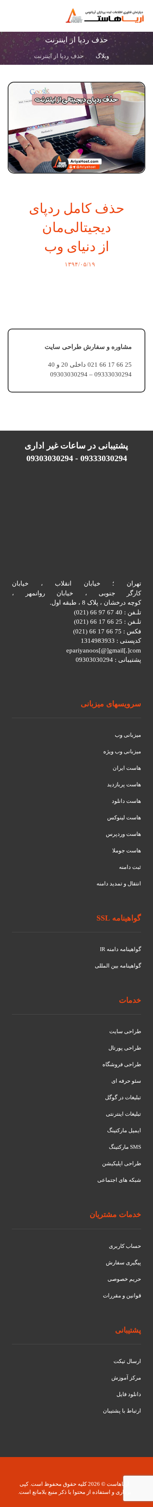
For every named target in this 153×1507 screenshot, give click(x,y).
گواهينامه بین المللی (118, 965)
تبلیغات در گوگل (123, 1097)
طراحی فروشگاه (121, 1064)
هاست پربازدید (124, 784)
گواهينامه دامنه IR (120, 949)
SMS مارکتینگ (125, 1147)
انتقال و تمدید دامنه (118, 883)
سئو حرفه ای (126, 1081)
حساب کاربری (125, 1246)
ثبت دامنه (130, 867)
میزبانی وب (128, 735)
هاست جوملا (126, 850)
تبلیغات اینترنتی (123, 1114)
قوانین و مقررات (122, 1295)
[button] (18, 20)
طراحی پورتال (124, 1048)
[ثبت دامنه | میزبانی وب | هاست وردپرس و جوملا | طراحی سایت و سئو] (105, 15)
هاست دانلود (126, 801)
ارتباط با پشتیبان (122, 1410)
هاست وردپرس (123, 834)
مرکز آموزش (126, 1377)
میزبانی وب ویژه (122, 751)
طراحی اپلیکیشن (121, 1163)
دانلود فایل (128, 1394)
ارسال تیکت (127, 1361)
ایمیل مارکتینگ (124, 1130)
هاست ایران (127, 768)
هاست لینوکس (124, 817)
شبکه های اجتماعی (119, 1180)
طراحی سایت (125, 1031)
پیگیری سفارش (123, 1262)
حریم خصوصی (124, 1279)
